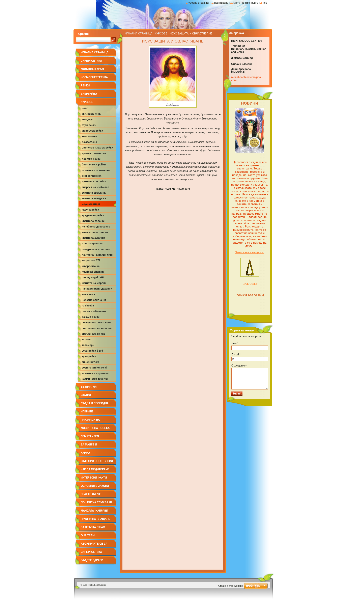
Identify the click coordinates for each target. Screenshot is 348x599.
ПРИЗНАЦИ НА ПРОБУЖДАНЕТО (92, 421)
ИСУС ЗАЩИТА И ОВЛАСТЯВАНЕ (91, 204)
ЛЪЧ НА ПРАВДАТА (92, 243)
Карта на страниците (245, 2)
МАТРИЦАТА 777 (91, 260)
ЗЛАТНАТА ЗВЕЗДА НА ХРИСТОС (94, 199)
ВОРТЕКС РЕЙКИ (91, 158)
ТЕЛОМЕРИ (88, 345)
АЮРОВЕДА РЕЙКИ (92, 130)
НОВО (85, 108)
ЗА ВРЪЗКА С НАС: (93, 527)
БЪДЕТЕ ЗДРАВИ (92, 560)
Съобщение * (239, 365)
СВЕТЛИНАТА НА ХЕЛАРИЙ (97, 328)
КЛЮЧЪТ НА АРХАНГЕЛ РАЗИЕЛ (95, 233)
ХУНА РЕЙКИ (89, 356)
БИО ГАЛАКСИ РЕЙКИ (94, 164)
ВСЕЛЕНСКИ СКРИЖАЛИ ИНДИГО (95, 374)
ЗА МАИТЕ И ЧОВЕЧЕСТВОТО (92, 446)
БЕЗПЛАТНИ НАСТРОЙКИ (89, 388)
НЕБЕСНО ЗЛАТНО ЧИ (94, 299)
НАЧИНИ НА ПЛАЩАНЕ (95, 518)
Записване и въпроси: (249, 252)
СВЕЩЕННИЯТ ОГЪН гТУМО (97, 322)
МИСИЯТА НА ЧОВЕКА (95, 428)
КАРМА (85, 452)
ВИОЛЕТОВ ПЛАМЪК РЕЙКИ (97, 147)
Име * (234, 343)
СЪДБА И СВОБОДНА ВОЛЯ (95, 405)
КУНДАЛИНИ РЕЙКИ (93, 215)
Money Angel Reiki (93, 277)
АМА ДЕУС (87, 119)
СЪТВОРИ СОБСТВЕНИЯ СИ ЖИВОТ (97, 462)
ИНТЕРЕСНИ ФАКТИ (94, 477)
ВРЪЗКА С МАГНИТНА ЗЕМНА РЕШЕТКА (94, 154)
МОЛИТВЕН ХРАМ (92, 69)
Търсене (82, 33)
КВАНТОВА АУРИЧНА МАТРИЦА (93, 238)
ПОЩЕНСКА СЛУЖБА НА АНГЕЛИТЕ (97, 504)
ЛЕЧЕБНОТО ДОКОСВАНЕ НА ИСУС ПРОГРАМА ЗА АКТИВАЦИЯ (96, 227)
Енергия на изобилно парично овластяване (96, 188)
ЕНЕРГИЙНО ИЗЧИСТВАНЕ (89, 95)
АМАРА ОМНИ (89, 136)
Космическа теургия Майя (95, 379)
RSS (265, 2)
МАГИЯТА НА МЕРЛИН (94, 282)
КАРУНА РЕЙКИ (90, 209)
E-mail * (236, 354)
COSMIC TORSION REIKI (94, 367)
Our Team (88, 535)
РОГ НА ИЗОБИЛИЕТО (94, 311)
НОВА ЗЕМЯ (88, 294)
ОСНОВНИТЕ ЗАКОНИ (95, 485)
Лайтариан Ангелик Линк (97, 254)
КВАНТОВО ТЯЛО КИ (93, 220)
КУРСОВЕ (161, 33)
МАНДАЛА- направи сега (94, 512)
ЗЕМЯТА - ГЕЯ (90, 436)
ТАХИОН (86, 339)
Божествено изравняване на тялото (97, 142)
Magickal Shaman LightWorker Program (94, 272)
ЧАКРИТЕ (87, 411)
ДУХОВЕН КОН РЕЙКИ (94, 181)
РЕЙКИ (85, 85)
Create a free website (230, 585)
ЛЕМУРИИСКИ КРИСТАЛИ (96, 249)
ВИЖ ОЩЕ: (250, 283)
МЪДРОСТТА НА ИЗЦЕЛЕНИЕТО (90, 267)
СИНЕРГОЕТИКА (91, 60)
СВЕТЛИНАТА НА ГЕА (93, 333)
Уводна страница (198, 2)
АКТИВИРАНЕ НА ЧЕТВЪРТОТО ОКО (92, 114)
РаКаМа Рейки (90, 316)
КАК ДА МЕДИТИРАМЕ (95, 469)
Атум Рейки (89, 125)
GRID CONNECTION (92, 175)
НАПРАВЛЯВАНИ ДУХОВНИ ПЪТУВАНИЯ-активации (97, 289)
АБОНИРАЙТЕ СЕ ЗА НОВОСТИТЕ (94, 545)
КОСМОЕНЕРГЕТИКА (94, 77)
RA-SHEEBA (88, 305)
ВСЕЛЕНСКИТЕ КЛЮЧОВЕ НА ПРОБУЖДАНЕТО (96, 171)
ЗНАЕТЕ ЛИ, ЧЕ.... (92, 494)
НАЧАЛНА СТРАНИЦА (138, 33)
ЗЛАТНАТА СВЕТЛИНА (94, 192)
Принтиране (221, 2)
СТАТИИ (86, 395)
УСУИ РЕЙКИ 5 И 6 (92, 350)
